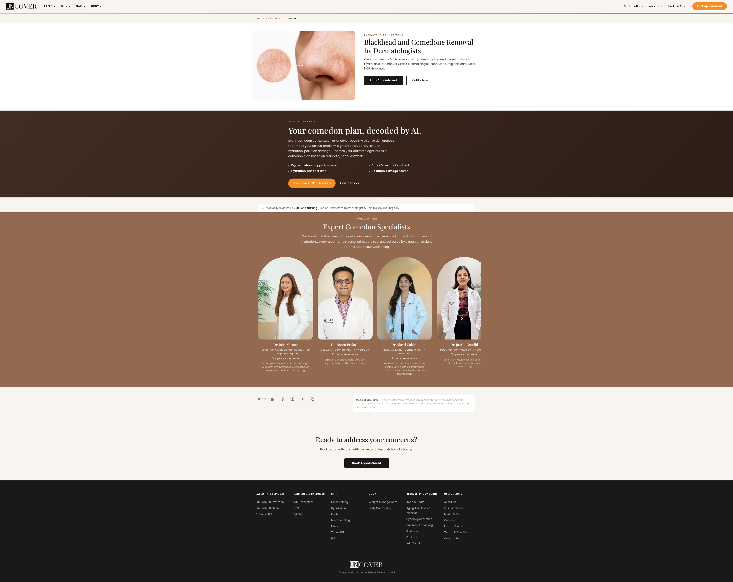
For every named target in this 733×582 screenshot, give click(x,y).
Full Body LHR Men (267, 508)
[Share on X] (302, 399)
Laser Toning (339, 502)
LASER (48, 6)
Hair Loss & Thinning (419, 525)
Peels (334, 514)
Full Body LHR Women (270, 502)
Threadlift (337, 532)
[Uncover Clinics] (366, 564)
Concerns (274, 18)
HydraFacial (338, 508)
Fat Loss (411, 537)
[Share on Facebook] (283, 399)
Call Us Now (420, 80)
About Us (655, 6)
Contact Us (451, 538)
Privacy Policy (453, 526)
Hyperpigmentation (419, 519)
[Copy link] (312, 399)
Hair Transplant (303, 502)
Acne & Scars (415, 502)
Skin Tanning (414, 543)
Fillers (334, 526)
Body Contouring (380, 508)
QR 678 (298, 514)
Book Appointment (709, 6)
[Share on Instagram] (292, 399)
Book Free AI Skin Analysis (312, 183)
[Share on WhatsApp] (273, 399)
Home (260, 18)
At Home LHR (264, 514)
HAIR (79, 6)
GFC (296, 508)
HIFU (334, 538)
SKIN (64, 6)
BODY (95, 6)
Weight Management (383, 502)
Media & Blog (677, 6)
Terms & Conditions (457, 532)
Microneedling (340, 520)
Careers (449, 520)
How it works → (351, 183)
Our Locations (633, 6)
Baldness (412, 531)
